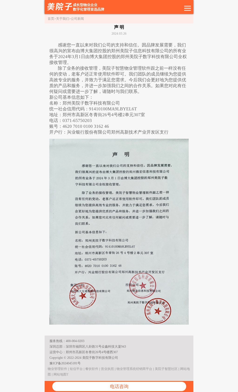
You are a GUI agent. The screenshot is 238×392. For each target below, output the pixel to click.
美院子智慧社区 (166, 369)
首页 (51, 18)
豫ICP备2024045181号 (65, 363)
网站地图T (61, 374)
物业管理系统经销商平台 (134, 369)
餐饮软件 (91, 369)
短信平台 (76, 369)
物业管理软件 (57, 369)
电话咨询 (119, 386)
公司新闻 (77, 18)
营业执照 (107, 369)
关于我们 (62, 18)
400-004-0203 (75, 341)
